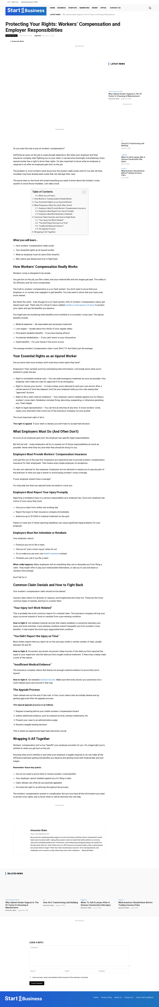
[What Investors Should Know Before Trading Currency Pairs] (114, 173)
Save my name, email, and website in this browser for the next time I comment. (60, 977)
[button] (150, 7)
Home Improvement (115, 91)
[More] (151, 41)
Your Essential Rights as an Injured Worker (53, 202)
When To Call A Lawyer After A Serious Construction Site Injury (133, 159)
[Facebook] (142, 2)
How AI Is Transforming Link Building (60, 902)
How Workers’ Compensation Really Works (53, 199)
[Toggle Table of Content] (83, 192)
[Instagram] (145, 2)
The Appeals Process (47, 229)
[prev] (148, 14)
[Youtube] (152, 2)
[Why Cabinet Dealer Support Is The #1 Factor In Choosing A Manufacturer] (127, 78)
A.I (122, 141)
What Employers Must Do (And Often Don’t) (53, 205)
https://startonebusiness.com (39, 834)
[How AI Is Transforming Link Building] (114, 146)
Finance (124, 168)
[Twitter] (148, 2)
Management (11, 35)
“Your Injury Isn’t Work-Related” (51, 220)
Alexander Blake (18, 41)
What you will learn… (47, 196)
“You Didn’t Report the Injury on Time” (53, 223)
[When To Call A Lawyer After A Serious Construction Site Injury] (114, 159)
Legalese (124, 154)
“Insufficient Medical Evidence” (51, 226)
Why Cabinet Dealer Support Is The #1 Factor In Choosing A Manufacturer (88, 14)
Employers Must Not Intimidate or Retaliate (55, 214)
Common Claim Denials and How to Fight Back (54, 217)
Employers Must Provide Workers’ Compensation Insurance (62, 208)
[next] (152, 14)
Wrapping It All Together (45, 232)
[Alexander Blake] (7, 41)
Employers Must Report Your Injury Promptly (56, 211)
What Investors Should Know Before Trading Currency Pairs (132, 173)
